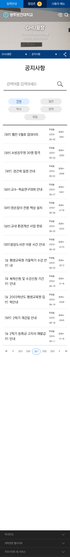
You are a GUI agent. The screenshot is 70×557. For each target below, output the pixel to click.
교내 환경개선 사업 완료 (26, 226)
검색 (67, 15)
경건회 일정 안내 (24, 171)
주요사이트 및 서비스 (15, 551)
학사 (18, 109)
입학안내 (12, 3)
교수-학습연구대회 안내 (26, 189)
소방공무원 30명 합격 (25, 153)
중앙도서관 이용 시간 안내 (27, 244)
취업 (35, 117)
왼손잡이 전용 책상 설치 (26, 208)
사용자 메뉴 (58, 3)
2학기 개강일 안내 (25, 318)
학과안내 (9, 534)
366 (28, 351)
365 (20, 351)
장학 (51, 109)
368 (44, 351)
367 (36, 351)
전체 (18, 101)
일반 (51, 101)
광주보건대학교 (10, 12)
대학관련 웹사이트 (14, 543)
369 (52, 351)
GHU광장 (6, 54)
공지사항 (36, 54)
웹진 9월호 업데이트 (25, 134)
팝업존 (34, 3)
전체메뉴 (60, 15)
